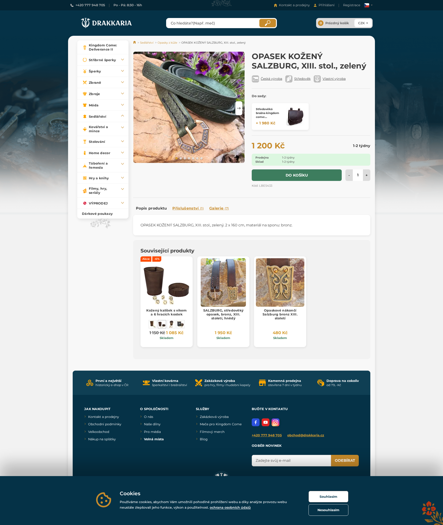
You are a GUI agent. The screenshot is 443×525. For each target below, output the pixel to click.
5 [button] (193, 158)
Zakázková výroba (214, 417)
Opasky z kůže (167, 42)
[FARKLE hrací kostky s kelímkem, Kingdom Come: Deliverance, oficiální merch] (180, 324)
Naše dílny (152, 424)
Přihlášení (327, 5)
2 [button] (180, 158)
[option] (189, 108)
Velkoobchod (98, 432)
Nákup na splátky (102, 439)
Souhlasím (328, 497)
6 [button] (197, 158)
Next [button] (238, 108)
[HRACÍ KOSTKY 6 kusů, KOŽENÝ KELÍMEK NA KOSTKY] (153, 324)
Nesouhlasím (328, 510)
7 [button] (201, 158)
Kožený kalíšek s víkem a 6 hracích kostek (166, 312)
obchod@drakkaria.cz (305, 435)
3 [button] (184, 158)
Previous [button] (138, 108)
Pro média (152, 432)
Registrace (351, 5)
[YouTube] (265, 422)
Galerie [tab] (219, 208)
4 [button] (188, 158)
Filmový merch (212, 432)
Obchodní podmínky (104, 424)
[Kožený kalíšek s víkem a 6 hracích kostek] (162, 324)
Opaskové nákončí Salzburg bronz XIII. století (280, 314)
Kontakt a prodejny (294, 5)
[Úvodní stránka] (135, 42)
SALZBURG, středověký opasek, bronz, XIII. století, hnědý (223, 314)
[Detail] (295, 116)
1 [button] (176, 158)
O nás (148, 417)
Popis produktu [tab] (151, 208)
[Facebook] (256, 422)
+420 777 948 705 (90, 5)
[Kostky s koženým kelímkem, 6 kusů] (171, 324)
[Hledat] (267, 23)
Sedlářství (146, 42)
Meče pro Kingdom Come (221, 424)
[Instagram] (275, 422)
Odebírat (345, 460)
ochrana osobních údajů (230, 507)
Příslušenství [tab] (188, 208)
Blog (204, 439)
